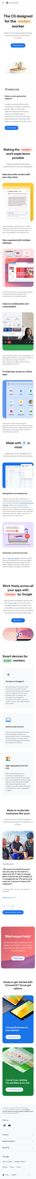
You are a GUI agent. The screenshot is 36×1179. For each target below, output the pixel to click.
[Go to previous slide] (4, 906)
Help (7, 1175)
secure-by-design (13, 558)
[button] (18, 1135)
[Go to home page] (5, 1157)
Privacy (12, 1167)
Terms (19, 1167)
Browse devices (18, 45)
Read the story (9, 898)
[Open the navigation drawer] (3, 3)
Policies (5, 1167)
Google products (20, 1161)
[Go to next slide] (12, 906)
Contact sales (18, 958)
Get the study (11, 128)
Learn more (19, 620)
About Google (7, 1161)
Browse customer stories (13, 912)
